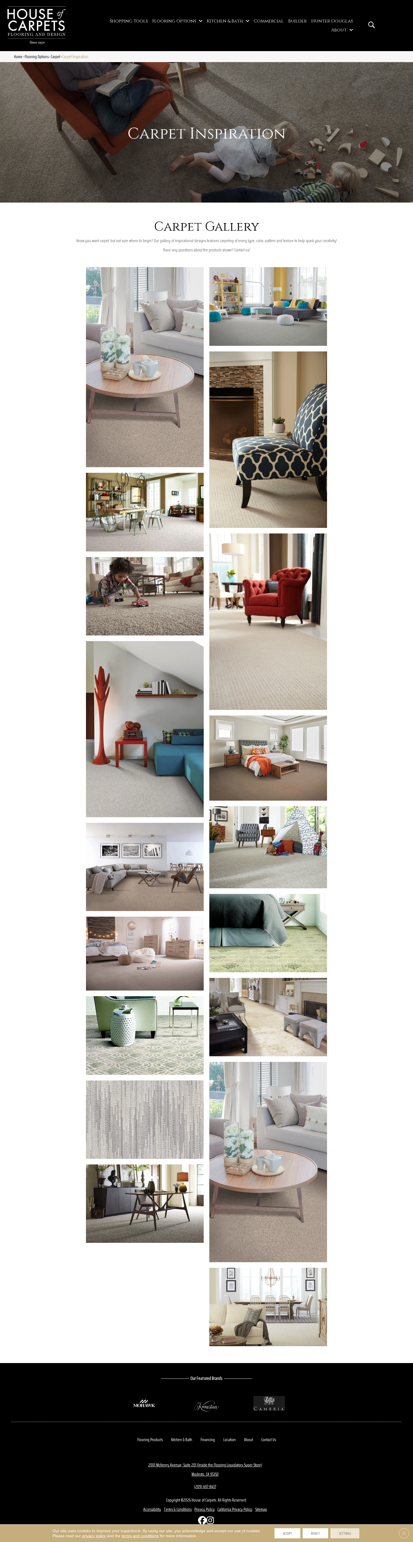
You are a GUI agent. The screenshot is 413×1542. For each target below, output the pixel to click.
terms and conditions (140, 1536)
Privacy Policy (204, 1509)
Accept (287, 1533)
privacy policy (94, 1536)
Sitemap (261, 1509)
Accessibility (152, 1509)
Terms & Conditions (178, 1509)
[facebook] (201, 1521)
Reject (315, 1533)
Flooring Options (37, 56)
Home (18, 56)
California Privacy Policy (234, 1509)
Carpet (55, 56)
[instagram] (209, 1521)
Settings (345, 1533)
